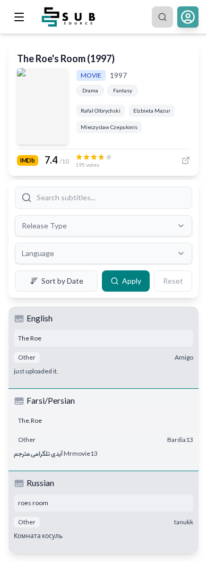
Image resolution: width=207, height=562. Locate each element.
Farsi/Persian (51, 400)
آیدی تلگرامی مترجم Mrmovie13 (56, 453)
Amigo (184, 357)
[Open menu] (19, 17)
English (40, 318)
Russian (40, 483)
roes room (33, 503)
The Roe (29, 338)
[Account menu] (188, 17)
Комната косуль (38, 536)
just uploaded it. (36, 371)
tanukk (183, 522)
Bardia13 (180, 440)
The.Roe (30, 420)
